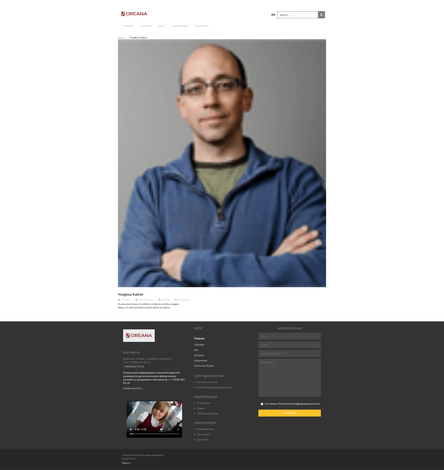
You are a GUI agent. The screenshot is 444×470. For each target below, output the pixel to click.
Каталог (146, 25)
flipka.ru (126, 462)
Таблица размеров (207, 413)
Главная (128, 25)
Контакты (202, 25)
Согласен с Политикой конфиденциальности (292, 403)
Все (196, 349)
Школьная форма (204, 365)
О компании (180, 25)
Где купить (203, 439)
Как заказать (204, 434)
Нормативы (200, 360)
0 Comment (184, 299)
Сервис (201, 408)
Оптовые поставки (207, 382)
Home (121, 37)
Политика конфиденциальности (215, 387)
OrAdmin (126, 299)
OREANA (199, 344)
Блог (161, 25)
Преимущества (205, 428)
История (199, 355)
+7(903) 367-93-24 (133, 366)
